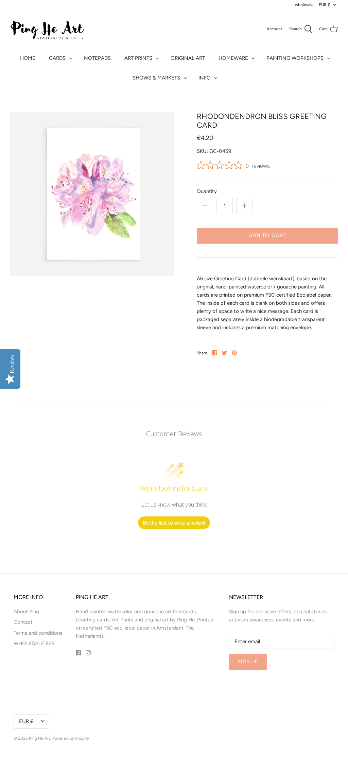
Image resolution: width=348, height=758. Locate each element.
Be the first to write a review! (174, 522)
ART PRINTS (138, 58)
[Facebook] (78, 652)
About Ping (26, 612)
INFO (204, 78)
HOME (27, 58)
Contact (23, 622)
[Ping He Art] (47, 29)
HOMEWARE (233, 58)
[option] (92, 194)
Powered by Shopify (70, 738)
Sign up (248, 661)
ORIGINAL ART (188, 58)
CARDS (57, 58)
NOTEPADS (97, 58)
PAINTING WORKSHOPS (295, 58)
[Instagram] (88, 652)
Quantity (207, 191)
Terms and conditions (38, 633)
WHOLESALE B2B (34, 643)
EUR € (324, 4)
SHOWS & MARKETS (156, 78)
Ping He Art (39, 738)
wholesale (304, 4)
